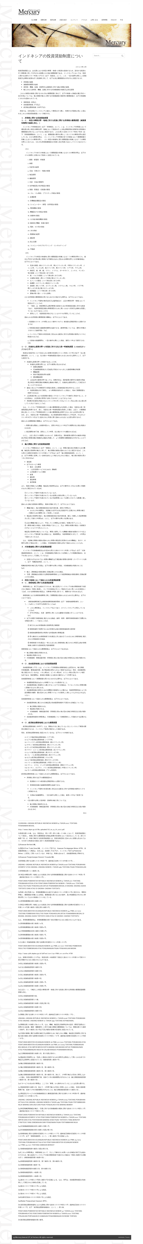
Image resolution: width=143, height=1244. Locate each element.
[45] (22, 568)
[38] (57, 513)
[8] (81, 132)
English (114, 20)
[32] (79, 450)
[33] (54, 453)
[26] (22, 415)
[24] (43, 403)
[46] (24, 592)
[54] (69, 670)
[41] (37, 537)
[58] (22, 675)
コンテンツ (74, 20)
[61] (34, 809)
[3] (34, 102)
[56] (60, 672)
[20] (40, 385)
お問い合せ (94, 20)
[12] (78, 313)
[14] (45, 330)
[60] (50, 778)
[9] (68, 142)
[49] (54, 604)
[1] (43, 76)
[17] (74, 353)
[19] (64, 364)
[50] (32, 610)
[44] (46, 556)
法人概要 (34, 20)
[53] (66, 649)
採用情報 (104, 20)
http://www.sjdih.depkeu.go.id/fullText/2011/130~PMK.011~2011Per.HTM (45, 953)
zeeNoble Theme (124, 1237)
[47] (80, 592)
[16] (29, 343)
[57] (72, 672)
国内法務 (53, 20)
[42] (43, 550)
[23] (70, 398)
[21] (78, 388)
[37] (69, 508)
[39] (41, 518)
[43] (74, 550)
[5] (44, 107)
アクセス (84, 20)
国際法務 (44, 20)
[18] (54, 362)
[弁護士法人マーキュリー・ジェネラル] (29, 15)
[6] (40, 127)
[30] (26, 441)
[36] (40, 488)
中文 (121, 20)
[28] (29, 428)
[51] (29, 615)
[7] (52, 132)
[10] (40, 303)
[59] (39, 682)
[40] (59, 523)
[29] (74, 432)
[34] (32, 458)
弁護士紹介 (63, 20)
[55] (47, 672)
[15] (37, 337)
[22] (37, 393)
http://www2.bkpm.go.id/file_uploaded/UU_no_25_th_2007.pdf (41, 829)
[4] (38, 105)
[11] (46, 311)
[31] (38, 448)
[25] (60, 407)
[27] (79, 417)
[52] (46, 621)
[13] (31, 324)
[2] (81, 78)
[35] (55, 486)
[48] (30, 604)
